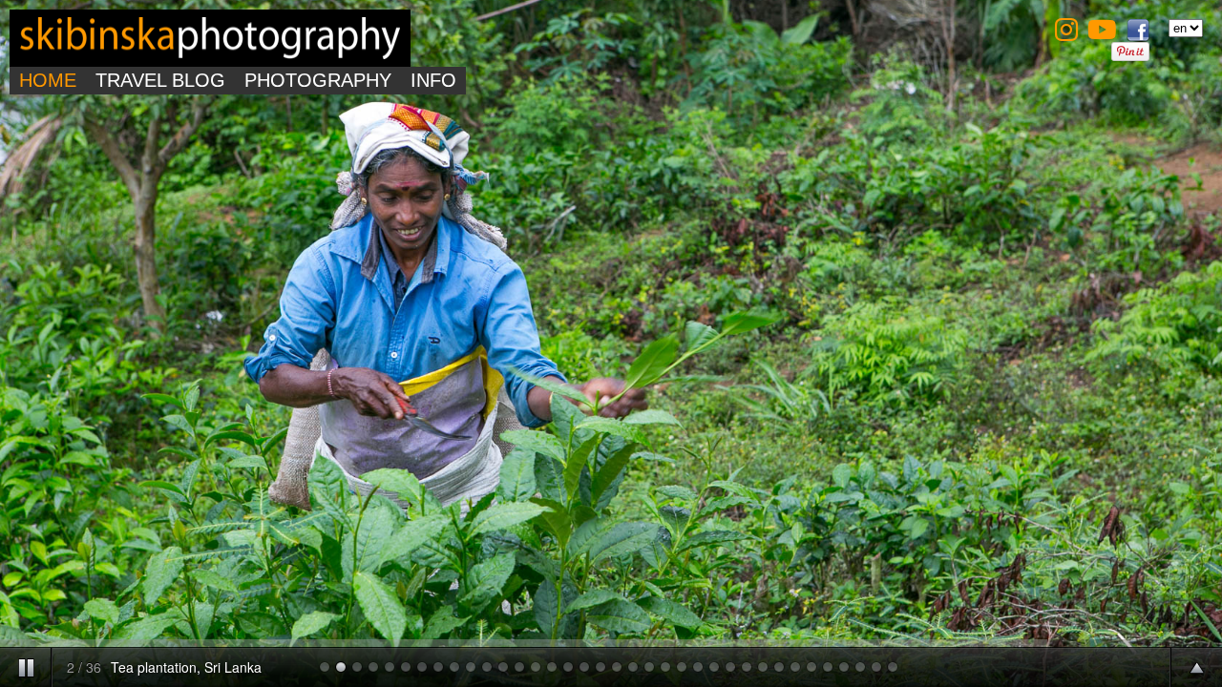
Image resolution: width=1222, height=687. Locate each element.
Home (47, 80)
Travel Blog (160, 80)
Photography (317, 80)
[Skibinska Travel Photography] (210, 55)
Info (433, 80)
